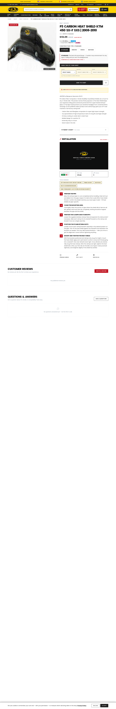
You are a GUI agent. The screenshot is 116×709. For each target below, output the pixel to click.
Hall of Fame (59, 15)
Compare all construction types (72, 59)
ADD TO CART (81, 83)
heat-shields (23, 19)
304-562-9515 (13, 4)
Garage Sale (16, 15)
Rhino (83, 50)
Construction (26, 15)
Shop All (8, 15)
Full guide (103, 139)
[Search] (70, 9)
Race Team (52, 15)
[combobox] (48, 9)
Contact (71, 4)
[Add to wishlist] (106, 82)
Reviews (35, 15)
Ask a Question (101, 298)
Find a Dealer (105, 15)
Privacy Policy (81, 705)
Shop (15, 19)
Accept (104, 705)
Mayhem (91, 50)
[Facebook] (107, 4)
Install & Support (68, 15)
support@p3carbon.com (30, 4)
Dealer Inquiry (97, 15)
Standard (64, 50)
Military (90, 15)
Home (9, 19)
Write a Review (101, 271)
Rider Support (77, 15)
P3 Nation (46, 15)
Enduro (74, 50)
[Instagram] (105, 4)
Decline (95, 705)
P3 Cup (41, 15)
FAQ (82, 4)
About (77, 4)
